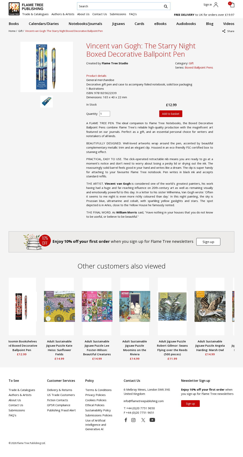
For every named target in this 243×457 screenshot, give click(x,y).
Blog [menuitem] (209, 23)
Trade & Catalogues (35, 14)
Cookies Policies (95, 400)
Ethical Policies (94, 405)
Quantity (92, 114)
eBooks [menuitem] (160, 23)
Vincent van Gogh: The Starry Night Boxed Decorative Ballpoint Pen (64, 31)
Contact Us (99, 14)
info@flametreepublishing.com (144, 401)
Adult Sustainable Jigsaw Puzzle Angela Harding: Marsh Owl (210, 345)
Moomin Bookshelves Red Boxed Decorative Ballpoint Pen (21, 345)
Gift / (21, 31)
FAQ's (133, 14)
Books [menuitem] (14, 23)
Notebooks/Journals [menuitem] (85, 23)
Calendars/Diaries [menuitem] (44, 23)
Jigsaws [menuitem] (118, 23)
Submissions (118, 14)
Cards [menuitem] (139, 23)
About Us (83, 14)
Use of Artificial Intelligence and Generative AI (95, 424)
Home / (13, 31)
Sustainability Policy (98, 410)
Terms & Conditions (98, 390)
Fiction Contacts (57, 400)
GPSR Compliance (58, 405)
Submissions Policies (98, 415)
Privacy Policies (95, 395)
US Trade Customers (61, 395)
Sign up (208, 242)
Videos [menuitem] (228, 23)
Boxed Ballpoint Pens (199, 67)
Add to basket (170, 114)
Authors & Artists (62, 14)
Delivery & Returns (59, 390)
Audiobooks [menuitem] (186, 23)
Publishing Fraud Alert (61, 410)
